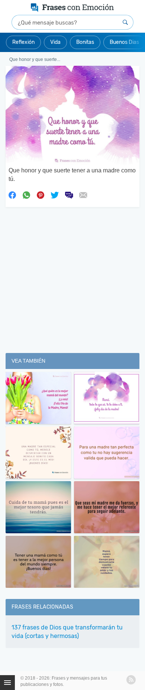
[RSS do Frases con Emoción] (131, 679)
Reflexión (23, 42)
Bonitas (85, 42)
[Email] (82, 194)
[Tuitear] (54, 194)
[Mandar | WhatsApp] (26, 194)
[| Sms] (68, 194)
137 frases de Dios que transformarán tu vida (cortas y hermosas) (67, 631)
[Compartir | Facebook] (12, 194)
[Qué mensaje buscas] (125, 22)
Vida (55, 42)
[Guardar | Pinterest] (40, 194)
